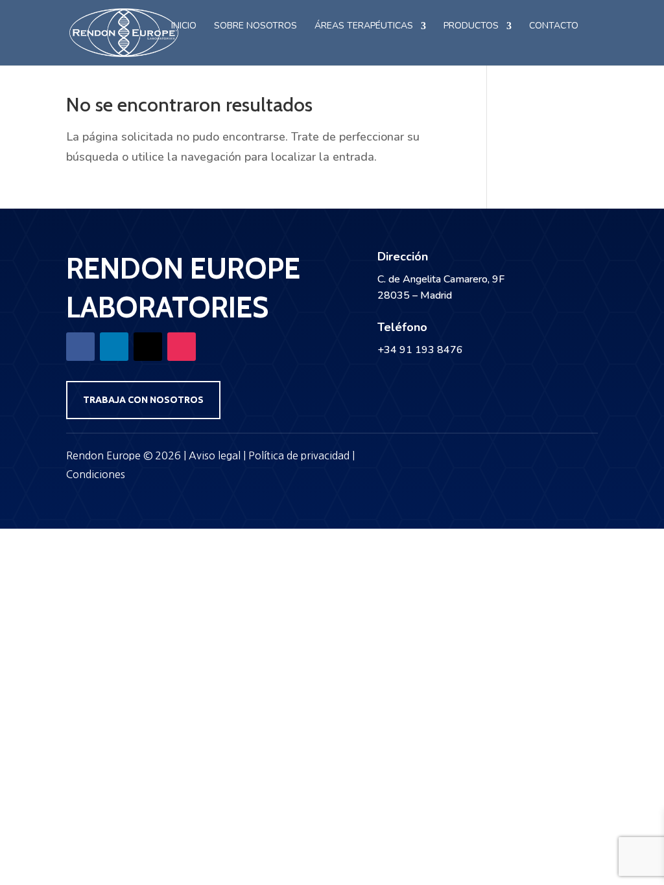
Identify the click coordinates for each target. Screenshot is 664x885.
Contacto (553, 26)
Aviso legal (215, 455)
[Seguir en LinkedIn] (114, 346)
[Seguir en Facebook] (80, 346)
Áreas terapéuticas (363, 26)
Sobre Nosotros (255, 26)
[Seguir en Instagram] (181, 346)
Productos (471, 26)
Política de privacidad (299, 455)
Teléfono (402, 327)
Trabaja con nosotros (143, 400)
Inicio (183, 26)
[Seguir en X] (148, 346)
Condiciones (95, 474)
